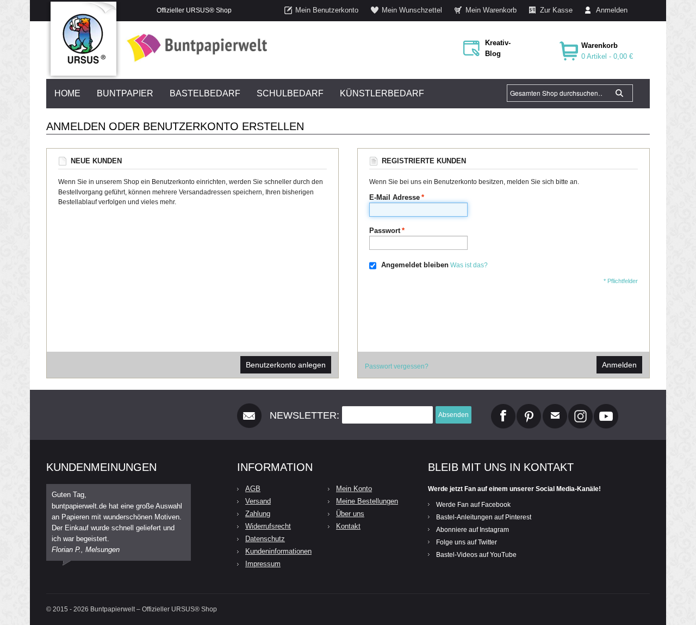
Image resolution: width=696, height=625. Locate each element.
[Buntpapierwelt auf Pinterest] (529, 408)
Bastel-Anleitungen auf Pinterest (483, 517)
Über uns (350, 514)
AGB (252, 489)
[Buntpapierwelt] (194, 47)
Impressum (263, 564)
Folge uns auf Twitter (466, 542)
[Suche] (619, 93)
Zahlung (257, 514)
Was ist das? (469, 265)
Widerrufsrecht (268, 526)
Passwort (384, 230)
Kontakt (348, 526)
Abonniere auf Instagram (472, 530)
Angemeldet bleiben (415, 265)
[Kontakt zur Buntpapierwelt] (555, 408)
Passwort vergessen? (396, 366)
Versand (258, 501)
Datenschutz (265, 539)
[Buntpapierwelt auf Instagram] (580, 408)
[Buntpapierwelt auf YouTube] (606, 408)
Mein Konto (354, 489)
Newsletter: (304, 415)
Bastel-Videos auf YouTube (476, 555)
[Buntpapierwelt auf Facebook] (503, 408)
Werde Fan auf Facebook (473, 504)
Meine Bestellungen (367, 501)
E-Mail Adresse (394, 197)
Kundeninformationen (278, 551)
